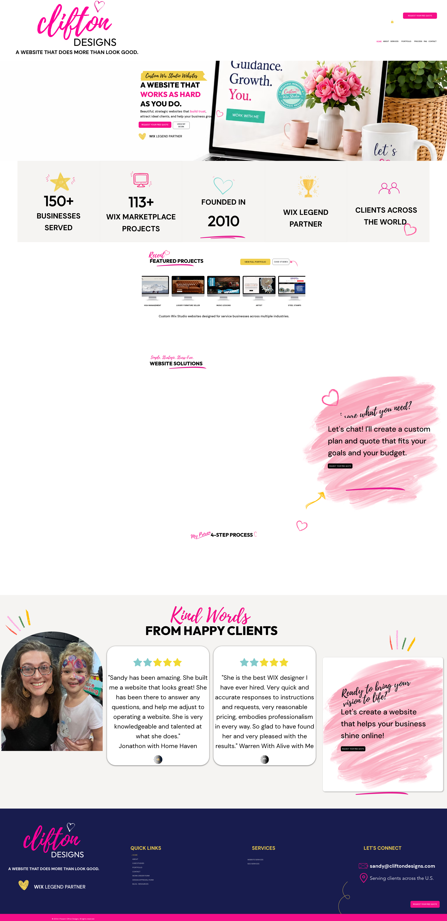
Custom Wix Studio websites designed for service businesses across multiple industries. (224, 316)
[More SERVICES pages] (399, 41)
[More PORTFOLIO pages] (412, 41)
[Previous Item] (147, 288)
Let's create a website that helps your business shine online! (383, 723)
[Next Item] (300, 288)
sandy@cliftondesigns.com (402, 866)
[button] (392, 21)
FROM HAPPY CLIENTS (211, 631)
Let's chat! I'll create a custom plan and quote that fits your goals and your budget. (379, 441)
